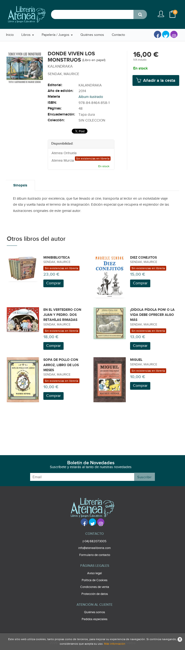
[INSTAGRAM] (174, 34)
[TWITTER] (165, 34)
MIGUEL (136, 360)
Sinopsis (20, 185)
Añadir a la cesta (158, 80)
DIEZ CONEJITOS (143, 257)
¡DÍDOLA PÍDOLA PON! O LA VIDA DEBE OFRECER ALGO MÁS (152, 315)
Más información (114, 643)
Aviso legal (94, 573)
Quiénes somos (94, 612)
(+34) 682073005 (94, 541)
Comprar (53, 283)
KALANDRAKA (90, 85)
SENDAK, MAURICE (63, 74)
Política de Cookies (94, 580)
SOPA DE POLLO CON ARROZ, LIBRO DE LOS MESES (61, 365)
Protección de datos (94, 594)
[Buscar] (140, 14)
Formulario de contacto (94, 555)
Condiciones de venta (94, 587)
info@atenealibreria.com (94, 548)
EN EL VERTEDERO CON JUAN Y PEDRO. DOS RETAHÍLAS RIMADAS (62, 315)
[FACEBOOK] (157, 34)
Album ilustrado (91, 97)
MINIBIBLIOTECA (56, 257)
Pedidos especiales (94, 619)
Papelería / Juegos (56, 35)
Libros (26, 35)
